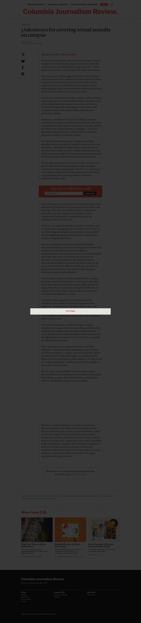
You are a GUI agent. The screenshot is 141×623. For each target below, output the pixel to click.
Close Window (70, 311)
